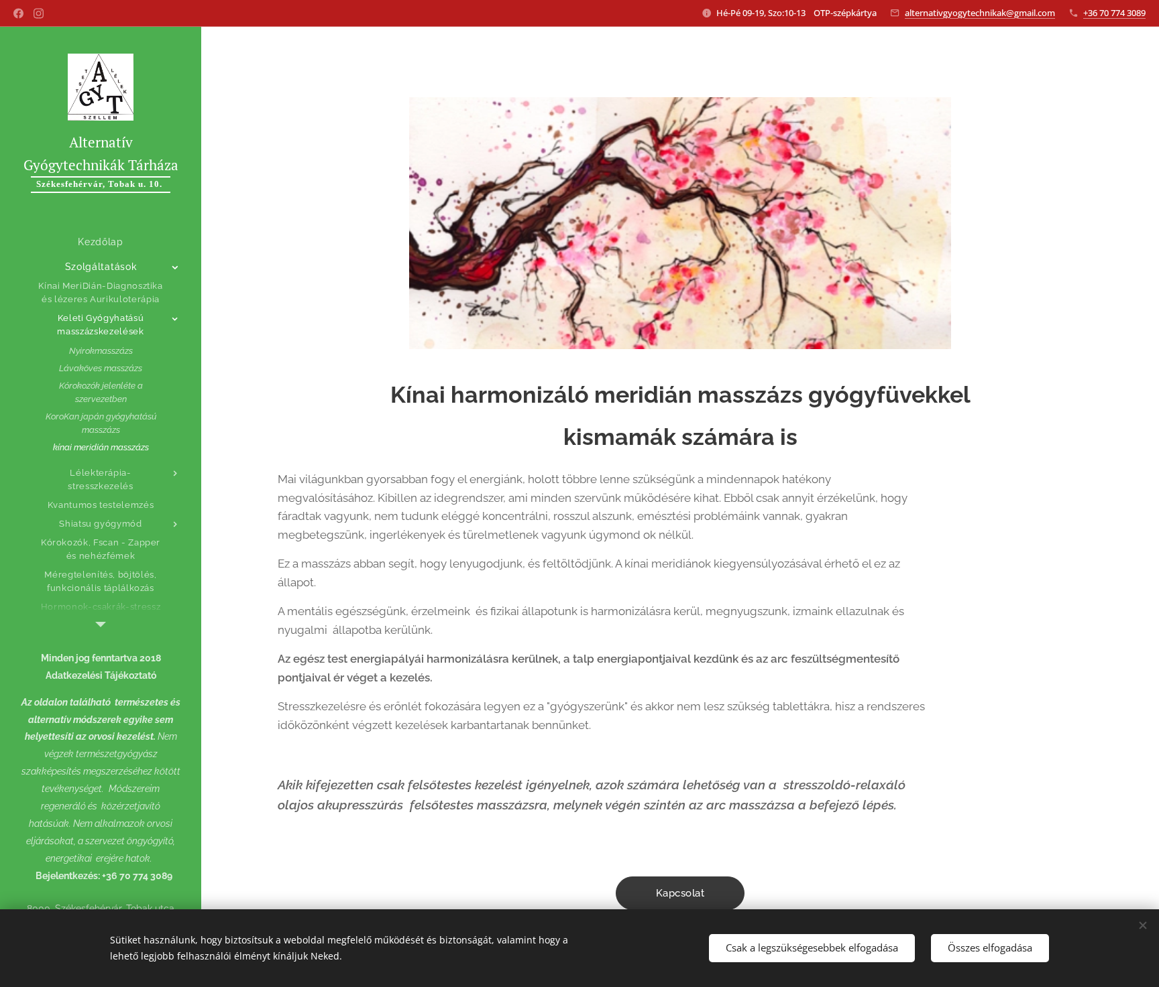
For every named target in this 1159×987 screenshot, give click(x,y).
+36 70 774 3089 (1114, 13)
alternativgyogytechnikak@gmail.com (980, 13)
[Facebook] (18, 13)
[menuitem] (100, 242)
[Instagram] (38, 13)
